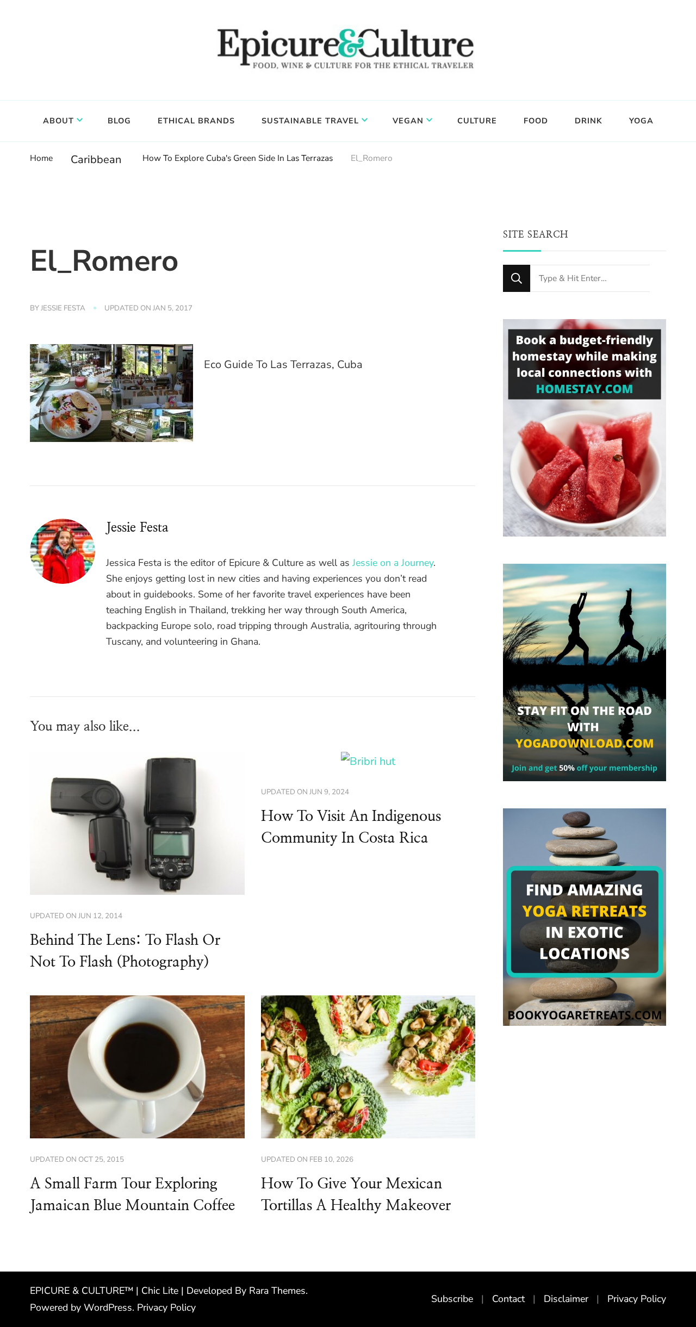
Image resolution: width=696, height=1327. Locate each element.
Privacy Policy (166, 1307)
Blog (119, 120)
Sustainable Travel (310, 120)
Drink (588, 120)
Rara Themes (277, 1290)
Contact (508, 1298)
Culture (477, 120)
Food (536, 120)
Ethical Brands (196, 120)
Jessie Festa (63, 308)
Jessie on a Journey (392, 562)
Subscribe (452, 1298)
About (58, 120)
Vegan (408, 120)
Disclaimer (566, 1298)
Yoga (641, 120)
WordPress (108, 1307)
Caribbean (96, 159)
